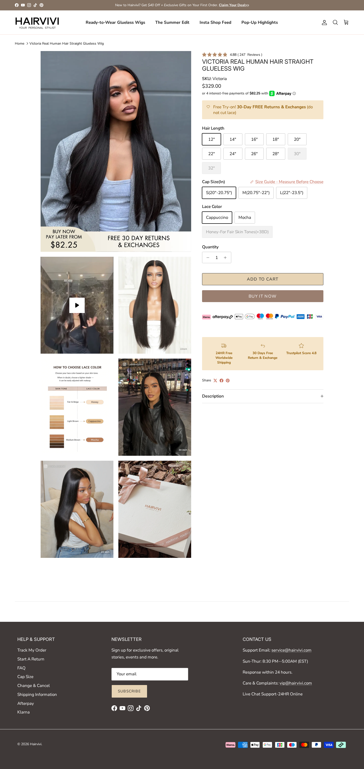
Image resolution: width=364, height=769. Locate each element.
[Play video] (77, 305)
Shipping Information (37, 694)
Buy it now (263, 296)
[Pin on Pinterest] (228, 380)
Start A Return (30, 659)
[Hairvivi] (37, 22)
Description (213, 396)
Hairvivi (35, 744)
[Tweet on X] (215, 380)
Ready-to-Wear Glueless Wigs (115, 22)
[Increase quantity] (226, 257)
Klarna (23, 712)
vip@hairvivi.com (296, 683)
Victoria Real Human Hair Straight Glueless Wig (66, 43)
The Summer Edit (172, 22)
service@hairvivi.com (291, 650)
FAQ (21, 668)
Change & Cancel (33, 685)
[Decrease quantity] (206, 257)
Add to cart (262, 279)
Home (19, 43)
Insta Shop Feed (215, 22)
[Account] (323, 23)
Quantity (210, 247)
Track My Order (31, 650)
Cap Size (25, 677)
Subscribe (129, 691)
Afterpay (25, 703)
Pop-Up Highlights (259, 22)
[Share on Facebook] (221, 380)
